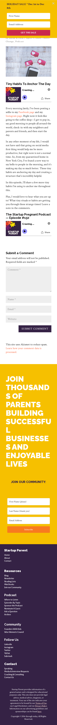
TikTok (7, 653)
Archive (7, 614)
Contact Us (9, 677)
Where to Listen (11, 600)
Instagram (8, 647)
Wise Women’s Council (14, 632)
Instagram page (14, 116)
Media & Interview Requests (16, 671)
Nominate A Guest (12, 608)
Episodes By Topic (12, 603)
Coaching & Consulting (14, 674)
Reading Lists (10, 581)
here (39, 711)
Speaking (8, 668)
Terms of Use (41, 703)
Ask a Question (10, 611)
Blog (6, 575)
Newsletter (9, 578)
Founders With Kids (12, 629)
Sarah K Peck (16, 38)
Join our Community (12, 587)
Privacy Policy (41, 706)
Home (7, 555)
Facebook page (26, 112)
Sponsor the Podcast (13, 605)
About (7, 558)
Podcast (19, 41)
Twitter (7, 650)
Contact (7, 561)
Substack (8, 656)
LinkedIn (8, 644)
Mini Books (9, 584)
